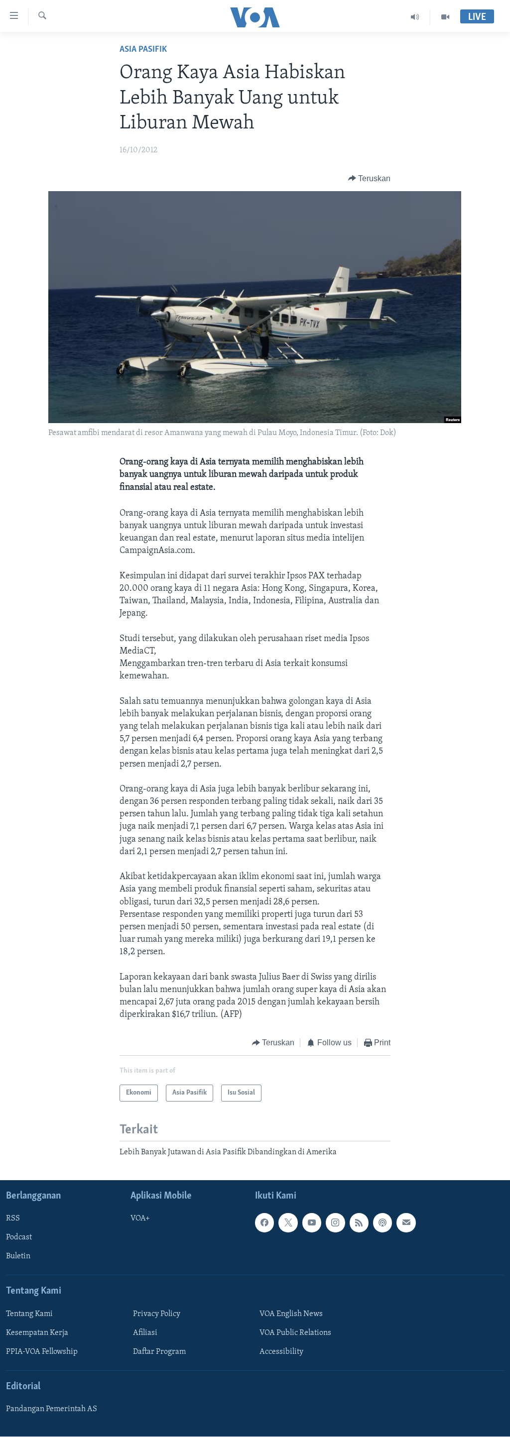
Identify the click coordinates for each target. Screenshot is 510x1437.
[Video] (445, 16)
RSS (13, 1219)
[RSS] (359, 1223)
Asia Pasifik (143, 49)
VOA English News (291, 1314)
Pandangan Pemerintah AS (51, 1410)
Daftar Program (159, 1352)
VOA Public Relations (295, 1333)
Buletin (18, 1257)
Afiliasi (145, 1333)
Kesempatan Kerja (37, 1333)
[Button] (369, 178)
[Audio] (415, 16)
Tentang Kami (29, 1314)
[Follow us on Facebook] (264, 1223)
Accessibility (281, 1352)
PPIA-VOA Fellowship (42, 1352)
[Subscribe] (405, 1223)
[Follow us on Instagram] (335, 1223)
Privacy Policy (156, 1314)
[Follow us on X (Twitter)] (287, 1223)
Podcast (19, 1238)
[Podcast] (382, 1223)
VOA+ (140, 1219)
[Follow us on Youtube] (311, 1223)
